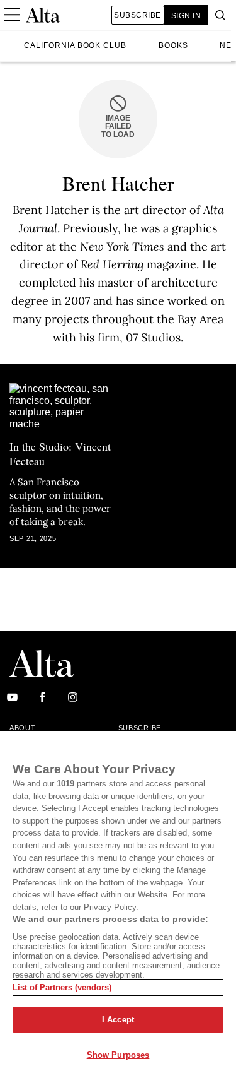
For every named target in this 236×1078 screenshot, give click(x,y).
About (22, 728)
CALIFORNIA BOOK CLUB (75, 45)
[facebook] (42, 698)
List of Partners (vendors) (62, 987)
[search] (217, 15)
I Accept (118, 1019)
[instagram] (72, 698)
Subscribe (137, 15)
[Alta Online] (43, 15)
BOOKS (173, 45)
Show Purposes (118, 1055)
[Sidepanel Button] (11, 15)
